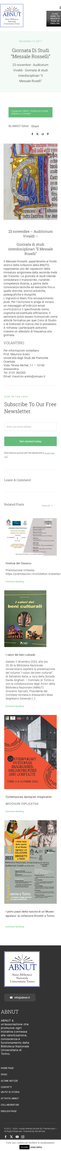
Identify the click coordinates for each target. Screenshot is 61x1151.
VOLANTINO (14, 342)
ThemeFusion (49, 1128)
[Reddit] (42, 134)
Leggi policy (36, 1147)
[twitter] (11, 1136)
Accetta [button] (24, 1147)
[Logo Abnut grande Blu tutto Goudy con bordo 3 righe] (11, 5)
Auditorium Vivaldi (39, 111)
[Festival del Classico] (30, 537)
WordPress (40, 1131)
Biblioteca (16, 113)
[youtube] (17, 1136)
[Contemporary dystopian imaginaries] (30, 752)
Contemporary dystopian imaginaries (29, 796)
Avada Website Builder (29, 1128)
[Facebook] (32, 134)
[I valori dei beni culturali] (30, 618)
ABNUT (26, 111)
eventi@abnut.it (14, 309)
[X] (37, 134)
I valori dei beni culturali (20, 654)
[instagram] (22, 1136)
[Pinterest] (47, 134)
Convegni (26, 113)
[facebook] (5, 1136)
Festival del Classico (18, 563)
